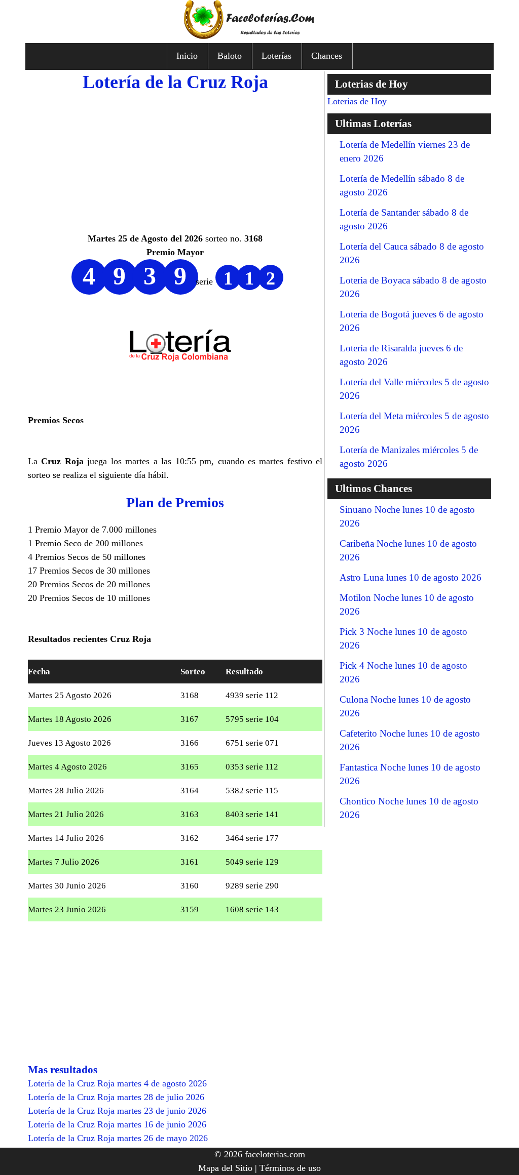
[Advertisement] (175, 161)
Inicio (187, 56)
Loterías (276, 56)
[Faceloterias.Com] (259, 36)
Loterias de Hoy (357, 101)
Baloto (229, 56)
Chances (326, 56)
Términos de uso (290, 1168)
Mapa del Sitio (225, 1168)
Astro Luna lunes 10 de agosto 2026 (410, 577)
